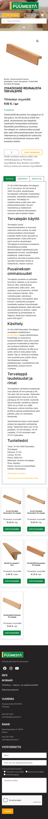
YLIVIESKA (8, 698)
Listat (16, 81)
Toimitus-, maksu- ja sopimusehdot (20, 685)
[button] (24, 27)
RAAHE (6, 724)
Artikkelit (7, 680)
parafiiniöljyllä (13, 335)
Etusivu (6, 79)
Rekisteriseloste (10, 690)
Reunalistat (23, 81)
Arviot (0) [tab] (37, 179)
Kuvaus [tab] (9, 179)
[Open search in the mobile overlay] (24, 21)
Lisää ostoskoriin (32, 152)
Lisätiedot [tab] (22, 179)
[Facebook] (5, 668)
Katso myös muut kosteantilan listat (22, 478)
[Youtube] (17, 668)
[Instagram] (11, 668)
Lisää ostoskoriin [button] (12, 529)
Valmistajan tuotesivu (16, 473)
